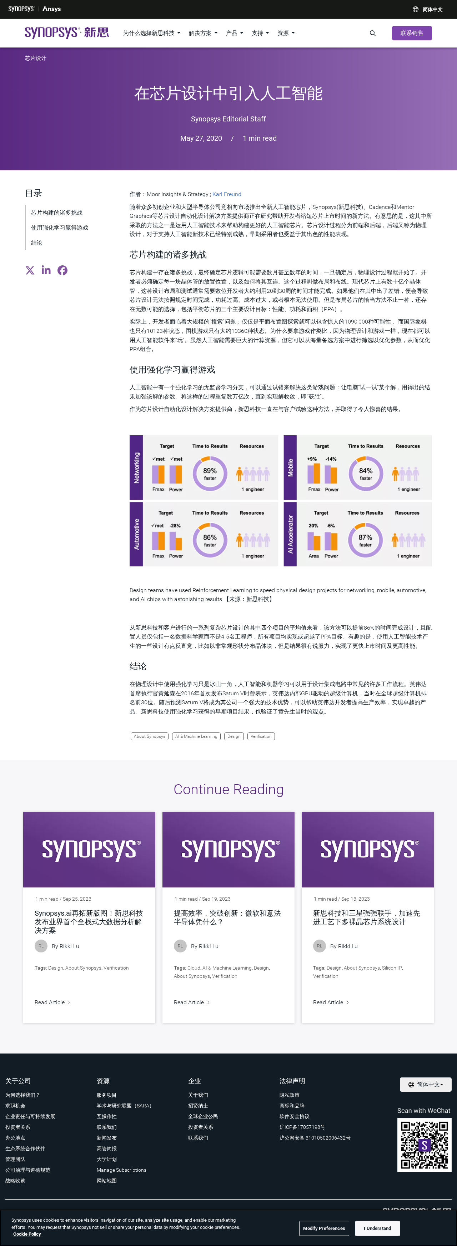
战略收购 (15, 1181)
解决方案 (200, 33)
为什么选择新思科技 (149, 33)
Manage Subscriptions (121, 1170)
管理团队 (15, 1159)
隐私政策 (290, 1095)
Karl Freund (226, 194)
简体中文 (433, 9)
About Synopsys (149, 736)
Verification (261, 736)
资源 (283, 33)
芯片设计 (35, 58)
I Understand (377, 1228)
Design (234, 736)
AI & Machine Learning (196, 736)
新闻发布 (107, 1138)
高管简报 (107, 1148)
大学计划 (107, 1159)
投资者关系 (17, 1127)
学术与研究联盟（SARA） (125, 1106)
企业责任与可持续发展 (30, 1116)
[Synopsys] (22, 9)
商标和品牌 (292, 1106)
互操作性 (107, 1116)
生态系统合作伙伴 (25, 1148)
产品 (231, 33)
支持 (257, 33)
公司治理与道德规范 (27, 1170)
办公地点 (15, 1138)
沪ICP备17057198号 (302, 1127)
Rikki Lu (69, 946)
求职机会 (15, 1106)
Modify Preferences (324, 1228)
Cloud (193, 968)
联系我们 (107, 1127)
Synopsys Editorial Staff (228, 119)
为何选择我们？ (22, 1095)
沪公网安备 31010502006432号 (315, 1138)
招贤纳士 (198, 1106)
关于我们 (198, 1095)
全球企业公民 (203, 1116)
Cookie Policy (27, 1234)
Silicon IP (392, 968)
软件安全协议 (295, 1116)
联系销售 (412, 33)
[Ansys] (51, 9)
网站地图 (107, 1181)
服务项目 (107, 1095)
